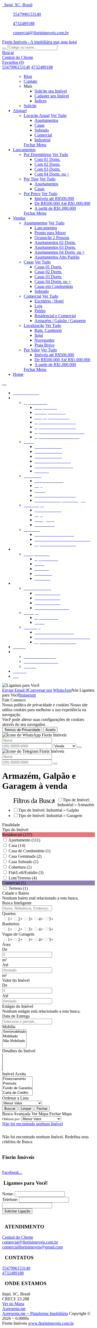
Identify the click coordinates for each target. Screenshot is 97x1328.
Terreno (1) (18, 888)
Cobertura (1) (20, 867)
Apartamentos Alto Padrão (56, 257)
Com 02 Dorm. (47, 164)
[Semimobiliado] (14, 1032)
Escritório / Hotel (49, 301)
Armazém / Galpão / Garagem (60, 320)
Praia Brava (44, 345)
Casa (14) (17, 845)
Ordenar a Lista (15, 1098)
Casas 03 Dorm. (48, 276)
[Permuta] (17, 1083)
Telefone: (10, 1199)
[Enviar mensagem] (79, 747)
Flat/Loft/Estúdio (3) (26, 872)
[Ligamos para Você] (20, 685)
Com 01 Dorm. (47, 159)
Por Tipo (31, 179)
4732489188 (23, 23)
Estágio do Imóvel (17, 1006)
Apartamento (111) (24, 840)
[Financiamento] (17, 1079)
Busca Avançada (16, 1113)
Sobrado (41, 130)
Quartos (9, 913)
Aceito (51, 730)
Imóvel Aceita (14, 1074)
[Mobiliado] (14, 1036)
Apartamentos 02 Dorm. (55, 242)
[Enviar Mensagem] (55, 763)
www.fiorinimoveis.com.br (51, 1323)
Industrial (42, 140)
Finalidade (11, 824)
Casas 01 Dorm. (48, 267)
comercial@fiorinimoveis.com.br (41, 32)
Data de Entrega (16, 1016)
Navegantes (44, 340)
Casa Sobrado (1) (23, 861)
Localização (34, 325)
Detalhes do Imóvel (18, 1051)
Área (6, 944)
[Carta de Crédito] (17, 1093)
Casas (39, 125)
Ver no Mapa (13, 1303)
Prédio (40, 311)
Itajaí (38, 335)
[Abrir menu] (4, 383)
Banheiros (10, 924)
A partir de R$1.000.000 (55, 208)
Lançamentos (45, 227)
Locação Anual (37, 115)
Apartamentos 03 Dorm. (55, 247)
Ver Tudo (59, 115)
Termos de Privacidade (22, 730)
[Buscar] (4, 48)
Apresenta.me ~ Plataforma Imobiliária (35, 1313)
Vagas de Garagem (18, 934)
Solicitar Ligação (17, 1211)
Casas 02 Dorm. (48, 271)
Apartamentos (46, 120)
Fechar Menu (35, 144)
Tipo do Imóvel (15, 829)
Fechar (42, 1109)
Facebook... (12, 1172)
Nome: (8, 1194)
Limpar (26, 1109)
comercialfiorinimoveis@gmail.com (32, 1247)
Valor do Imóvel (16, 980)
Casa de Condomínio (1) (29, 851)
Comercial (43, 135)
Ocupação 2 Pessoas (51, 237)
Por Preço (32, 193)
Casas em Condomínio (53, 286)
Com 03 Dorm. (47, 169)
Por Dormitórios (37, 154)
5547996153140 (27, 14)
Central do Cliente (17, 1237)
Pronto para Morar (50, 232)
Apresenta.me (14, 1308)
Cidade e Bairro (15, 893)
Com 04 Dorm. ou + (51, 174)
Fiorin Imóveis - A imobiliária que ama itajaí (39, 42)
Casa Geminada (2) (25, 856)
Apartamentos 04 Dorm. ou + (59, 252)
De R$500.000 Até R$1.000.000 (62, 203)
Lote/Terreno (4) (23, 878)
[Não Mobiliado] (14, 1041)
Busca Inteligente (17, 903)
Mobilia (8, 1026)
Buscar (9, 1109)
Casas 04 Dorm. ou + (52, 281)
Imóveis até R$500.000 (54, 198)
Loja (38, 306)
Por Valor (32, 350)
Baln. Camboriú (48, 330)
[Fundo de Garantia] (17, 1088)
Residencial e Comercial (55, 315)
